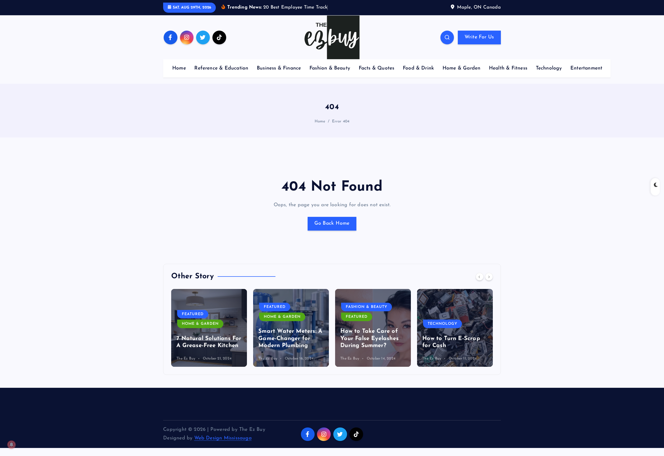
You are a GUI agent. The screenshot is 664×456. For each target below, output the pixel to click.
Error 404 (341, 121)
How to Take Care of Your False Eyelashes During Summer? (369, 338)
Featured (193, 314)
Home (179, 68)
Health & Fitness (508, 68)
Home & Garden (461, 68)
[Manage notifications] (11, 444)
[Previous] (479, 276)
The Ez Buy (185, 359)
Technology (549, 68)
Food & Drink (418, 68)
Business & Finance (279, 68)
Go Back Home (331, 223)
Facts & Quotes (377, 68)
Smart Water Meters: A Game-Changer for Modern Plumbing (290, 338)
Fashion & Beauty (329, 68)
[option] (209, 328)
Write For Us (479, 37)
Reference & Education (221, 68)
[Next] (489, 276)
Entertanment (586, 68)
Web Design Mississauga (223, 438)
